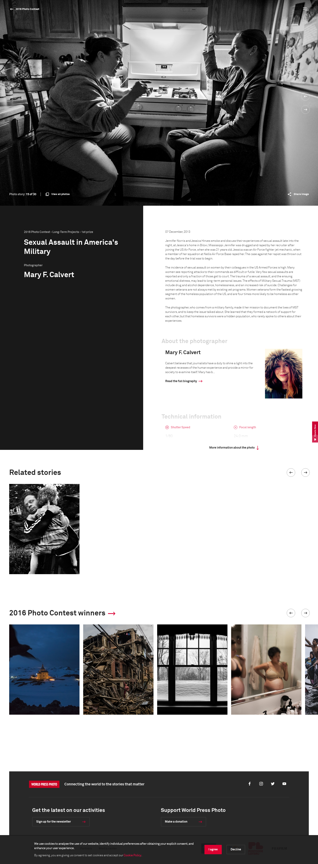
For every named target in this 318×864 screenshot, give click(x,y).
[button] (291, 472)
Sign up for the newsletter (53, 821)
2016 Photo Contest (27, 9)
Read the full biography (181, 381)
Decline (236, 849)
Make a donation (176, 821)
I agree (213, 849)
